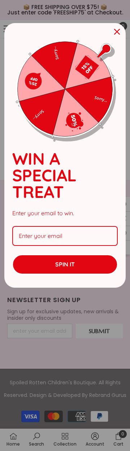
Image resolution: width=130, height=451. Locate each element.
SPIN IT (65, 264)
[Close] (117, 31)
